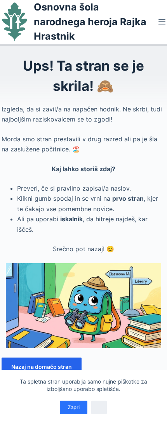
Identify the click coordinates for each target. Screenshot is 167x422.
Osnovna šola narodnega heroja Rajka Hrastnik (90, 21)
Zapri (74, 407)
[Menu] (161, 21)
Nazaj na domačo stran (41, 366)
